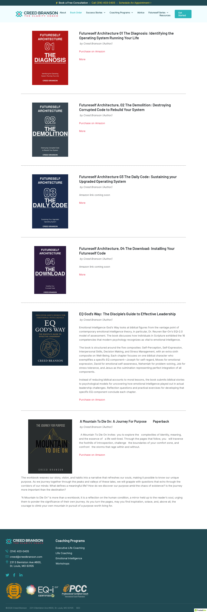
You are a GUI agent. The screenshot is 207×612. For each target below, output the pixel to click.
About (63, 12)
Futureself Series (156, 12)
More (82, 59)
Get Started (182, 14)
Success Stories (94, 12)
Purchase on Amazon (92, 51)
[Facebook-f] (14, 575)
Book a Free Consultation (73, 2)
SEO (78, 608)
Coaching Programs (120, 12)
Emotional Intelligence (69, 558)
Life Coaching (64, 553)
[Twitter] (7, 575)
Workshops (62, 563)
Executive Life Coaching (70, 548)
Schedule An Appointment (134, 2)
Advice (140, 12)
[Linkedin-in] (21, 575)
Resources (165, 15)
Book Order (76, 12)
